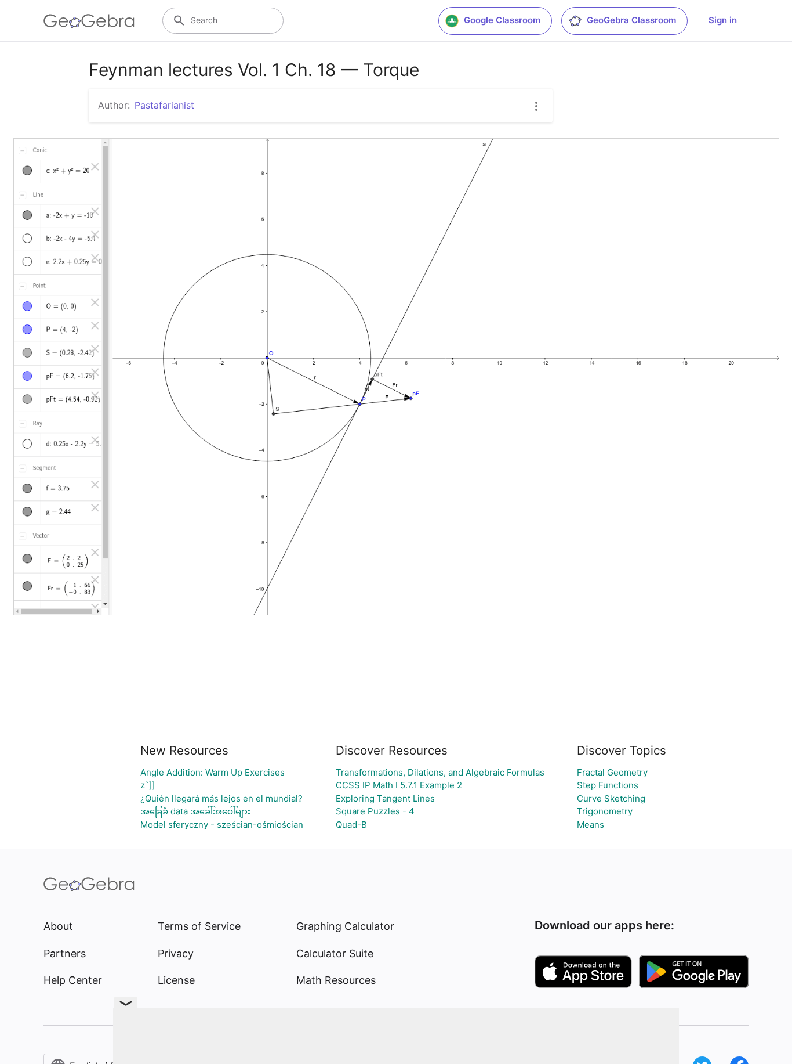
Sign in (723, 20)
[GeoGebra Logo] (89, 21)
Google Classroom (502, 20)
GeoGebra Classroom (631, 20)
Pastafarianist (164, 105)
